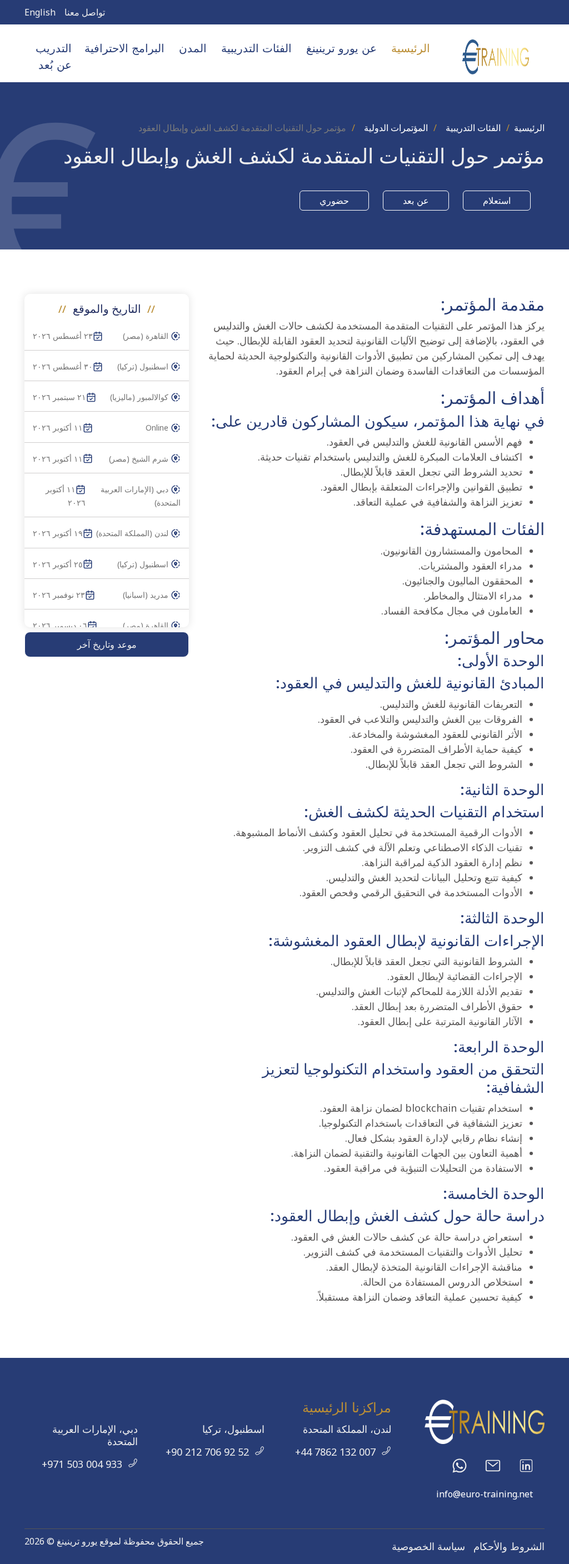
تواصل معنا (84, 12)
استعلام (497, 200)
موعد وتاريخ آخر (107, 644)
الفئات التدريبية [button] (256, 48)
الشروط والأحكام (509, 1546)
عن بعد (416, 200)
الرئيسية (410, 48)
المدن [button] (193, 48)
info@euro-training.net (484, 1494)
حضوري (334, 200)
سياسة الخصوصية (428, 1546)
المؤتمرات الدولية (396, 128)
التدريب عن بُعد (54, 56)
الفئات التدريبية (473, 128)
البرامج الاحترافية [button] (124, 48)
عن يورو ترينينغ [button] (341, 48)
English (40, 12)
